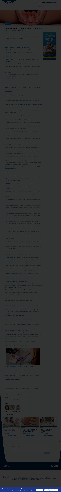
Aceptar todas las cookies (54, 489)
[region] (30, 489)
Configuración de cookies (39, 489)
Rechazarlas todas (46, 489)
